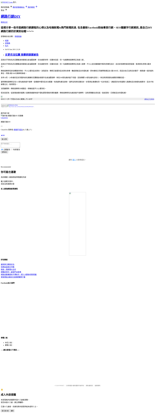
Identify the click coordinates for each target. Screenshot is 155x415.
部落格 (7, 43)
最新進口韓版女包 (7, 264)
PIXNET (61, 385)
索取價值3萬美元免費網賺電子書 (13, 277)
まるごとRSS (149, 99)
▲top (3, 135)
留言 (21, 130)
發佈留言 (4, 152)
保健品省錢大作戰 (7, 267)
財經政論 (18, 36)
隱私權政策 (89, 385)
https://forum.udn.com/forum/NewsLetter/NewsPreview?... (21, 106)
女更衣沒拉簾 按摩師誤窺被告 (22, 54)
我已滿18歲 (5, 411)
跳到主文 (4, 22)
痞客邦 (16, 130)
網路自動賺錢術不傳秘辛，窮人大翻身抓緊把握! (19, 274)
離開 (12, 411)
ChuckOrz (4, 118)
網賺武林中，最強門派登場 (11, 272)
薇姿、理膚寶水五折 (8, 269)
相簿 (6, 41)
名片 (6, 46)
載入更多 (4, 139)
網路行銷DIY (10, 16)
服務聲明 (97, 385)
